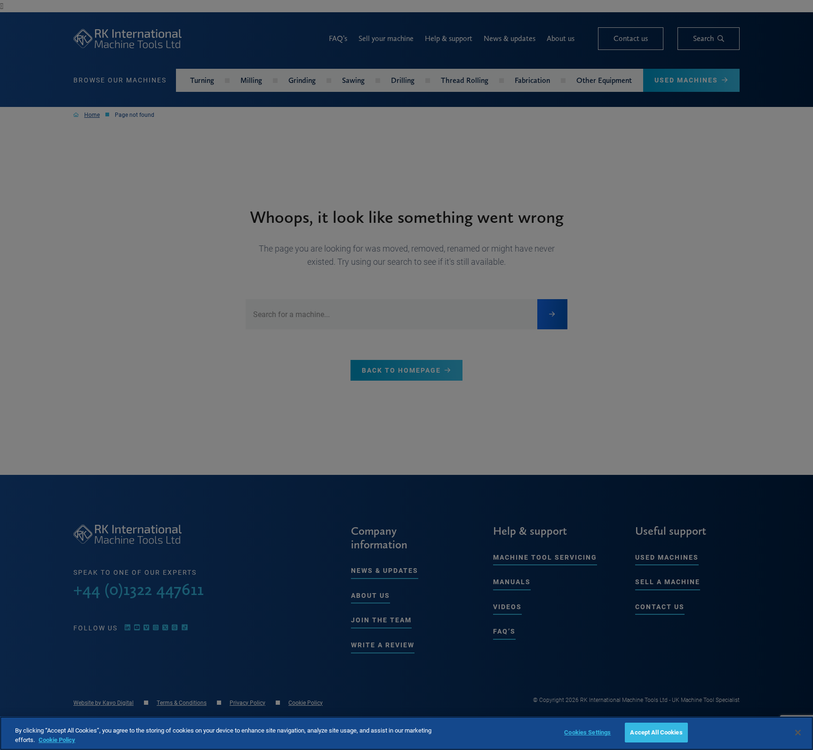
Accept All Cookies (656, 732)
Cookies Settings (587, 732)
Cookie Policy (57, 739)
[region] (406, 733)
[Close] (798, 732)
